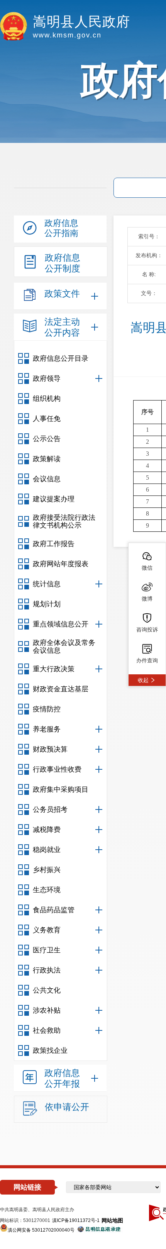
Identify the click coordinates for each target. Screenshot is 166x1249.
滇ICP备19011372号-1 (76, 1220)
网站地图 (112, 1220)
